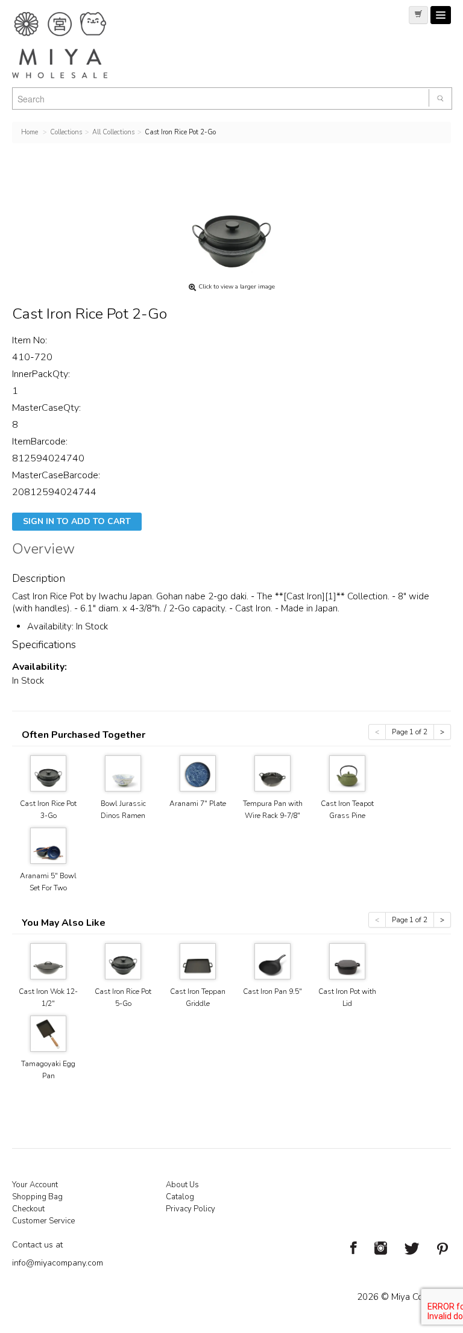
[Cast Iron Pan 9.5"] (272, 960)
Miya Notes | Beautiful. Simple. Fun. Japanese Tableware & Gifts (72, 45)
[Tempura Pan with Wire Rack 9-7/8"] (272, 772)
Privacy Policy (190, 1208)
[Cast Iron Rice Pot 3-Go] (48, 772)
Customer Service (43, 1221)
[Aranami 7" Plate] (198, 772)
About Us (182, 1184)
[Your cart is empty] (418, 15)
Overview (43, 550)
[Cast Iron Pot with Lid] (347, 960)
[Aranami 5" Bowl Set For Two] (48, 845)
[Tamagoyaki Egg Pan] (48, 1032)
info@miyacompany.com (57, 1263)
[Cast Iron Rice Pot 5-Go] (123, 960)
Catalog (180, 1196)
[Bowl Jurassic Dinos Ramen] (123, 772)
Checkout (28, 1208)
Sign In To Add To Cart (77, 521)
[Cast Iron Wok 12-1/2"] (48, 960)
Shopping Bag (37, 1196)
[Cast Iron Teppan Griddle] (198, 960)
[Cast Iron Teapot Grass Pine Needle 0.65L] (347, 772)
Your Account (35, 1184)
